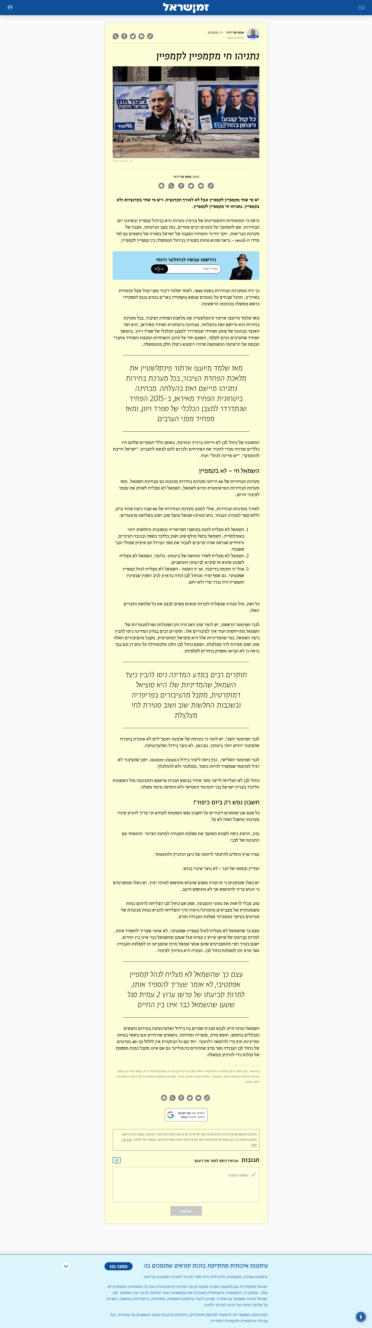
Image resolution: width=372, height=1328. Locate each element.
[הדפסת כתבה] (161, 186)
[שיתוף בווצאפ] (116, 36)
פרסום (186, 1211)
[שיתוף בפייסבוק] (124, 36)
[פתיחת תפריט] (10, 7)
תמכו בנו (119, 1266)
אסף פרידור (235, 32)
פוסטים (213, 32)
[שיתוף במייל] (141, 36)
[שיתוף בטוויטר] (133, 36)
